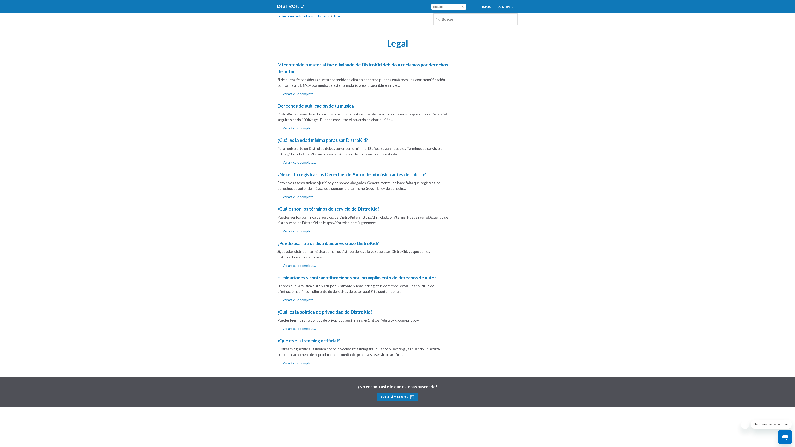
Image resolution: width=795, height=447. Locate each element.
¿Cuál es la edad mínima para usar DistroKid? (322, 140)
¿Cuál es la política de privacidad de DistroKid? (324, 312)
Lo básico (324, 16)
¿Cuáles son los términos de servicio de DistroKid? (328, 209)
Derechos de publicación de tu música (315, 106)
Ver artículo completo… (299, 94)
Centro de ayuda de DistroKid (295, 16)
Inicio (486, 6)
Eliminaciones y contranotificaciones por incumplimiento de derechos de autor (356, 277)
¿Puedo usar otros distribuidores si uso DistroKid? (328, 243)
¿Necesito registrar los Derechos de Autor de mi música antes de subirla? (351, 174)
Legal (337, 16)
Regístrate (504, 6)
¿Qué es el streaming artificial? (308, 341)
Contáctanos (394, 397)
